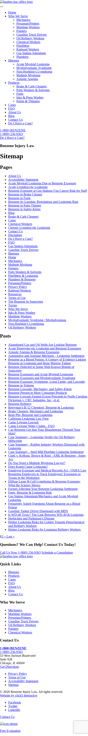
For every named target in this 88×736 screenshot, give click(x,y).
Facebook (14, 702)
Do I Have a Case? (20, 123)
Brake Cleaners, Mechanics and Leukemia (35, 411)
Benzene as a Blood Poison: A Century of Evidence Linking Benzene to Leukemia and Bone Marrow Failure (47, 361)
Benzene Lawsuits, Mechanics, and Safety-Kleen (40, 389)
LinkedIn (14, 710)
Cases (12, 105)
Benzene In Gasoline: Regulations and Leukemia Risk (43, 202)
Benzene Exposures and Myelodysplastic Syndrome (41, 378)
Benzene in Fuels (19, 198)
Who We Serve (18, 16)
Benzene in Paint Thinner (24, 205)
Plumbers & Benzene (22, 279)
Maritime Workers (28, 27)
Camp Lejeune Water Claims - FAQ (31, 426)
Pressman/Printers (27, 23)
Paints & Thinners (28, 101)
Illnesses (13, 60)
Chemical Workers (28, 42)
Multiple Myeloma (28, 75)
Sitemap (13, 685)
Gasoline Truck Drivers (31, 34)
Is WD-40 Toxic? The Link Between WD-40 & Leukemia (45, 514)
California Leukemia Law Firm (28, 418)
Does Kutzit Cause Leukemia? (28, 466)
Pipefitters (22, 45)
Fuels (19, 93)
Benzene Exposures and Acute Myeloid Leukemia (40, 374)
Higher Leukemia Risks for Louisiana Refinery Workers (44, 529)
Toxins (12, 305)
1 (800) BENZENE (13, 132)
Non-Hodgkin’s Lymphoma (34, 71)
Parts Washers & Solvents (33, 90)
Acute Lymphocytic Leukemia (27, 187)
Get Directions (9, 666)
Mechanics (23, 20)
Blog (11, 116)
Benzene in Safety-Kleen (24, 209)
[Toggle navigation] (1, 6)
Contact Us (15, 119)
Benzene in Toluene (21, 385)
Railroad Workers (27, 49)
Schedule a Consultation (57, 552)
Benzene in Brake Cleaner (25, 194)
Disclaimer (15, 235)
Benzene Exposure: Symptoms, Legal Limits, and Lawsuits (46, 381)
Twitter (12, 706)
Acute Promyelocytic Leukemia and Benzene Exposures (44, 348)
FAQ (11, 108)
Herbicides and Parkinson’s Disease (31, 518)
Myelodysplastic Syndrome (34, 68)
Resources (14, 294)
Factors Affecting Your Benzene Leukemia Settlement (43, 489)
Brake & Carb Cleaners (31, 86)
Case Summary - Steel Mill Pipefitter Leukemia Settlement (45, 452)
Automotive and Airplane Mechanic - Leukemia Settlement (46, 356)
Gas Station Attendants (31, 53)
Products (13, 82)
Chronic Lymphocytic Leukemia (29, 227)
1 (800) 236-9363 (20, 552)
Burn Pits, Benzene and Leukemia (30, 415)
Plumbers (22, 57)
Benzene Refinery (20, 404)
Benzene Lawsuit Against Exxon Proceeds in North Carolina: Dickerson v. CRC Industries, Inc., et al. (48, 398)
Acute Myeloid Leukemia (33, 64)
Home (12, 12)
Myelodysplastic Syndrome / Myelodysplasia (37, 320)
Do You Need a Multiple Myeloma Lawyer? (36, 463)
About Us (14, 112)
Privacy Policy (17, 287)
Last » (11, 536)
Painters (21, 31)
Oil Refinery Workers (30, 38)
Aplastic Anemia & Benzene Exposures (33, 352)
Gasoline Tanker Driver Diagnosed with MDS (38, 511)
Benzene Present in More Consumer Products (37, 392)
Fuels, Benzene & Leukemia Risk (30, 492)
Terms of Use (17, 298)
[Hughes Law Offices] (16, 1)
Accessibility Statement (23, 179)
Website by (18, 695)
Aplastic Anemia (27, 79)
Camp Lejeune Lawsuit (23, 422)
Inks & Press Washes (29, 97)
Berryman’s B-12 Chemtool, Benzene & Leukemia (41, 407)
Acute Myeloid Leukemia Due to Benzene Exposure (42, 183)
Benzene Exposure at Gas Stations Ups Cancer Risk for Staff (47, 190)
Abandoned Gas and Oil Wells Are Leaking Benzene (42, 344)
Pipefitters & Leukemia (23, 275)
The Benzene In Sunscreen (25, 301)
